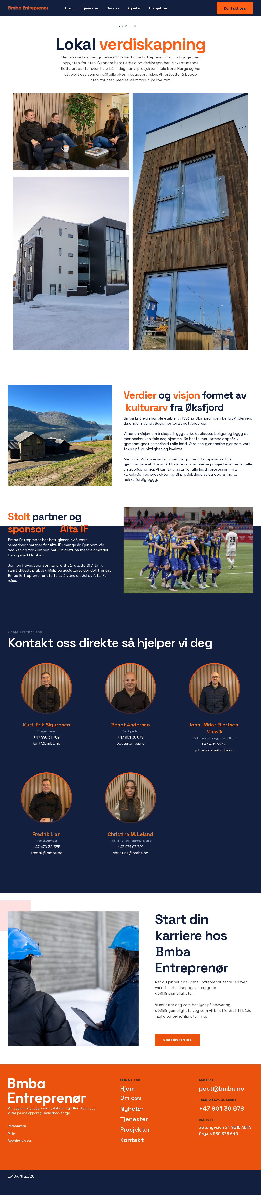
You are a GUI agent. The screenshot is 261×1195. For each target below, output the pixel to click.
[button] (90, 8)
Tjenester (134, 1119)
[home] (28, 8)
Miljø (11, 1133)
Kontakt (132, 1140)
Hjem (69, 8)
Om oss (130, 1098)
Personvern (17, 1126)
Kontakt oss (235, 8)
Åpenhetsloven (20, 1140)
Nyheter (134, 8)
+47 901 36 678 (221, 1108)
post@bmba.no (221, 1088)
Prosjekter (158, 8)
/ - (129, 26)
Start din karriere (177, 1040)
